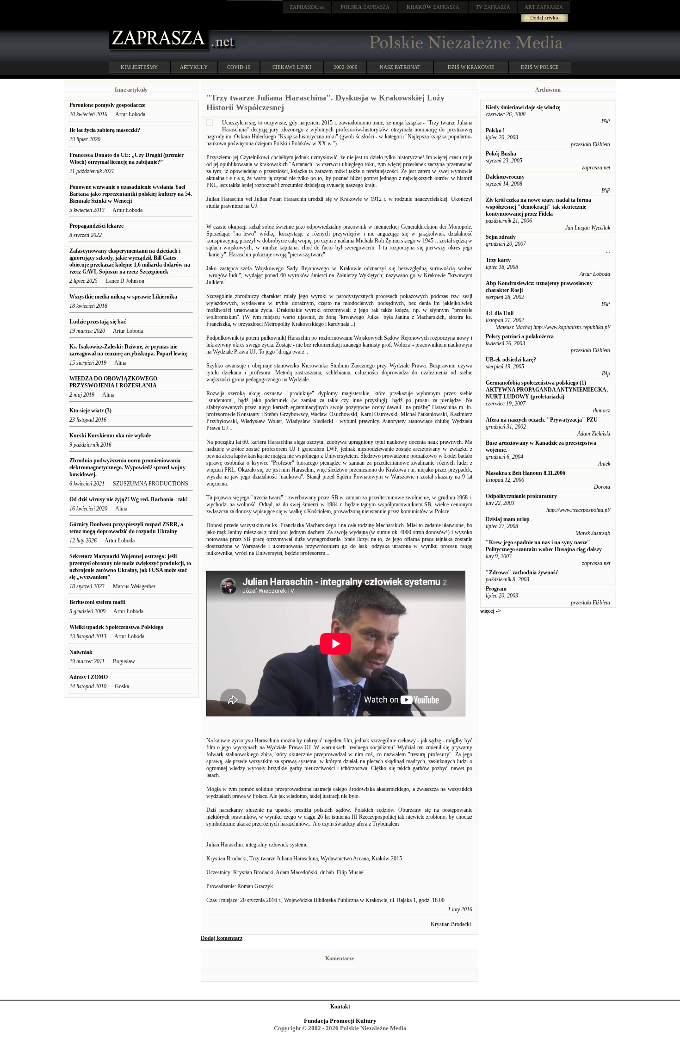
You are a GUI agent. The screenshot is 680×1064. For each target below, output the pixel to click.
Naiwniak (81, 652)
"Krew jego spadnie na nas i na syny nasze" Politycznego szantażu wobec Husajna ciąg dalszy (544, 546)
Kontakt (340, 1006)
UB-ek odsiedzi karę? (511, 359)
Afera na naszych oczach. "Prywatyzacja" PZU (542, 420)
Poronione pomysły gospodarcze (107, 105)
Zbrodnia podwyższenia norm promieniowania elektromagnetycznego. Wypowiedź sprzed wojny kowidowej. (127, 467)
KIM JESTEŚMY (139, 67)
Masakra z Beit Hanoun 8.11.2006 (525, 473)
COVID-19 (239, 67)
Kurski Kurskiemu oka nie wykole (110, 435)
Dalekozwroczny (505, 177)
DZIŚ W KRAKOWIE (471, 67)
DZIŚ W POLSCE (540, 67)
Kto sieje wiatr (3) (90, 410)
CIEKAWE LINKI (291, 67)
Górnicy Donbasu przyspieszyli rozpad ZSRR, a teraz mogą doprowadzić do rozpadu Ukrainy (126, 528)
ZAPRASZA (364, 7)
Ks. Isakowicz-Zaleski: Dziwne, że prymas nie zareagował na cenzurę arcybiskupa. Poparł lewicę (128, 350)
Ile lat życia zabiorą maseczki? (104, 130)
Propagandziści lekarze (96, 226)
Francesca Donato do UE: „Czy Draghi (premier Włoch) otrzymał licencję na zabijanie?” (126, 158)
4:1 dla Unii (499, 313)
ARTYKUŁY (194, 67)
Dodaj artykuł (545, 17)
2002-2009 (346, 67)
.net (307, 7)
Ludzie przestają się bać (97, 321)
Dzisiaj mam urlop (508, 519)
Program (496, 588)
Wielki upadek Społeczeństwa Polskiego (116, 627)
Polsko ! (495, 130)
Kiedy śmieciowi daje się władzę (523, 107)
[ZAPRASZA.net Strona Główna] (159, 51)
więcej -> (490, 611)
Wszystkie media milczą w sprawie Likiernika (123, 296)
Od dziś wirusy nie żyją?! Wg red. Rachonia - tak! (128, 499)
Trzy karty (498, 260)
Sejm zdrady (501, 237)
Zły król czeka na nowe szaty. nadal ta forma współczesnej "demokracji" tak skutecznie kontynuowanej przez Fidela (538, 207)
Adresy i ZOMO (88, 677)
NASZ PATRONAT (400, 67)
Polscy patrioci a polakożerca (520, 336)
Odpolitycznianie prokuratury (521, 496)
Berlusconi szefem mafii (97, 602)
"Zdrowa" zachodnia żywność (522, 572)
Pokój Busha (501, 153)
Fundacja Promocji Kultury (340, 1020)
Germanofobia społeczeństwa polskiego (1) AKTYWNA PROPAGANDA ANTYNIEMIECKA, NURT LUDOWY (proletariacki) (547, 390)
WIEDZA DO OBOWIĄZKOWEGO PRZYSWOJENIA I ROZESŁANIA (113, 382)
